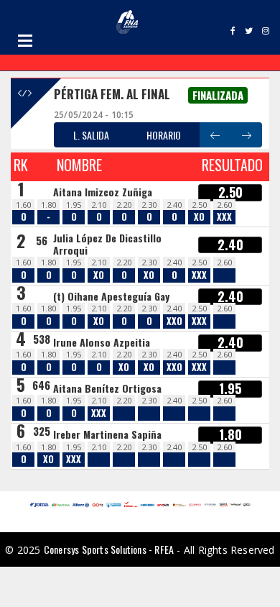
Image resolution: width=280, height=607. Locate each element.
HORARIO (163, 134)
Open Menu (25, 40)
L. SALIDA (91, 134)
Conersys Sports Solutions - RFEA (109, 549)
